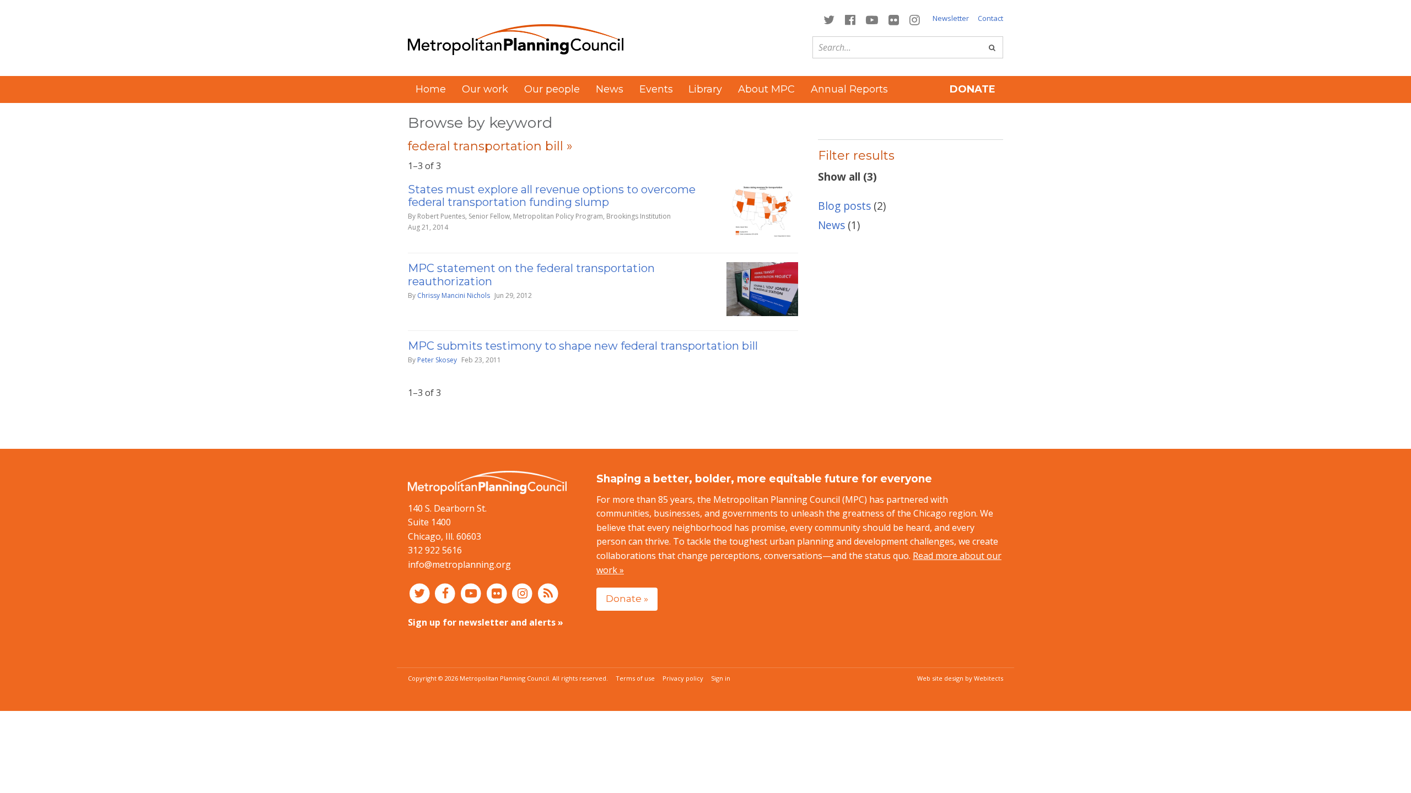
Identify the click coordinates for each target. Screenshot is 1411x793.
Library (705, 89)
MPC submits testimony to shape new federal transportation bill (583, 345)
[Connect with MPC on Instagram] (915, 19)
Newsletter (951, 18)
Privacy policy (683, 678)
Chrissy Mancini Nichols (453, 295)
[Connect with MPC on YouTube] (871, 19)
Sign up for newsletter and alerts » (485, 622)
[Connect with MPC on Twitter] (829, 19)
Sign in (720, 678)
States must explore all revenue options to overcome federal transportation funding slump (552, 196)
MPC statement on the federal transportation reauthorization (531, 274)
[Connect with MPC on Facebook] (850, 19)
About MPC (766, 89)
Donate (972, 89)
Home (431, 89)
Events (656, 89)
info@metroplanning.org (459, 564)
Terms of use (635, 678)
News (609, 89)
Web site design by (960, 678)
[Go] (992, 47)
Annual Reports (849, 89)
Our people (552, 89)
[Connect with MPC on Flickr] (894, 19)
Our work (485, 89)
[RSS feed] (548, 593)
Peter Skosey (437, 360)
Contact (990, 18)
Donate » (627, 598)
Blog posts (844, 205)
